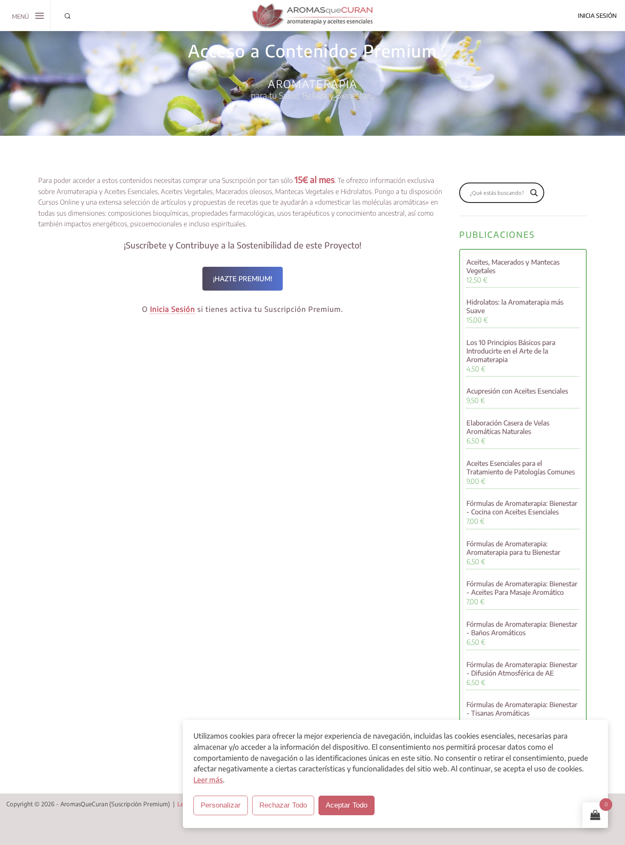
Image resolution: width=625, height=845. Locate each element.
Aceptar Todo (346, 805)
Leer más (208, 779)
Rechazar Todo (283, 805)
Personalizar (221, 805)
